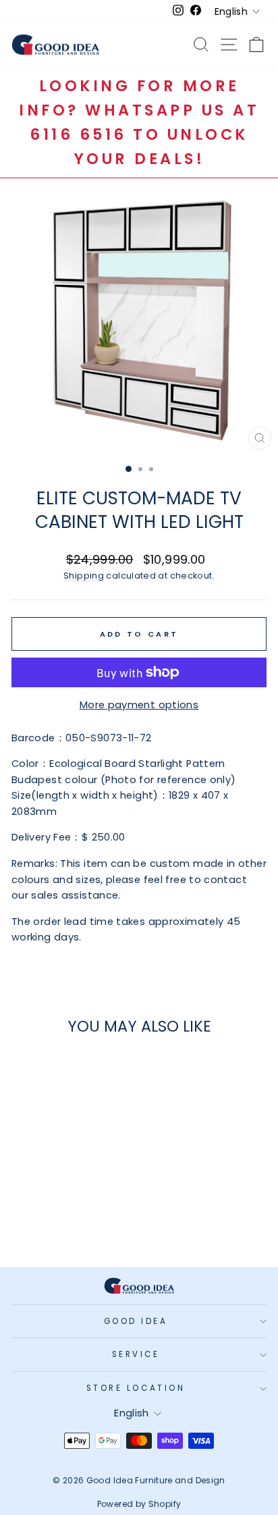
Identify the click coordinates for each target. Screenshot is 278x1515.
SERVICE (136, 1354)
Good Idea (136, 1321)
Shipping (83, 575)
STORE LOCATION (135, 1388)
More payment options (139, 705)
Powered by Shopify (139, 1504)
